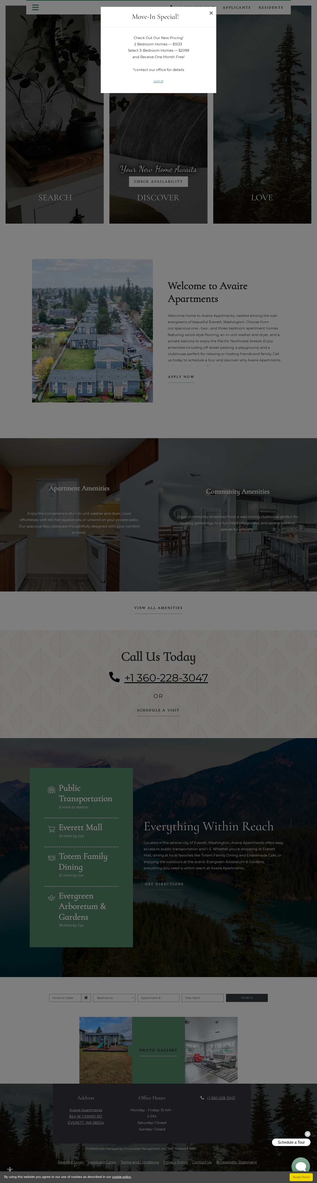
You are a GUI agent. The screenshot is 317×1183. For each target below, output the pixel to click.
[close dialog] (211, 13)
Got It (158, 81)
